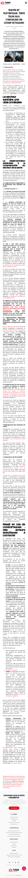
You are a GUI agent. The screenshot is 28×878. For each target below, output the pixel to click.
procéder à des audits (12, 670)
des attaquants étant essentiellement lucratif (14, 106)
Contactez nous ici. (16, 763)
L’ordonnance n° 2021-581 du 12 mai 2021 (14, 475)
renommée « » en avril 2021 (13, 93)
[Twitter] (9, 862)
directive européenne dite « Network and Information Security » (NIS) (14, 330)
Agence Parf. (19, 875)
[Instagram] (12, 862)
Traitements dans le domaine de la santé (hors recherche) (12, 786)
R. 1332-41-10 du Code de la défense (15, 695)
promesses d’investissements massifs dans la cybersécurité (14, 467)
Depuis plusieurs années (9, 70)
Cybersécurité (18, 26)
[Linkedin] (18, 862)
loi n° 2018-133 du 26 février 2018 (12, 326)
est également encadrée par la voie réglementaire (14, 297)
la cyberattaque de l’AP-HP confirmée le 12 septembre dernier (14, 82)
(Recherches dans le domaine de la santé (13, 783)
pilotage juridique (19, 711)
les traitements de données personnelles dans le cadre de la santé (14, 265)
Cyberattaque (10, 26)
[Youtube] (15, 862)
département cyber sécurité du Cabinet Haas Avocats (14, 748)
